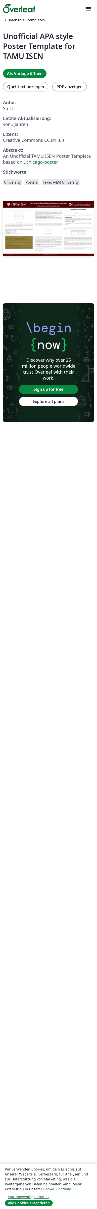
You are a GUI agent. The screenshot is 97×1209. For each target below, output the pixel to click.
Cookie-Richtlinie (57, 1189)
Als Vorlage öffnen (25, 73)
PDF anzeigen (69, 86)
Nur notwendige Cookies (28, 1196)
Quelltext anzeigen (25, 86)
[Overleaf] (19, 8)
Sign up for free (48, 389)
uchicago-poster (41, 162)
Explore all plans (48, 401)
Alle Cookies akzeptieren (29, 1203)
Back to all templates (24, 20)
